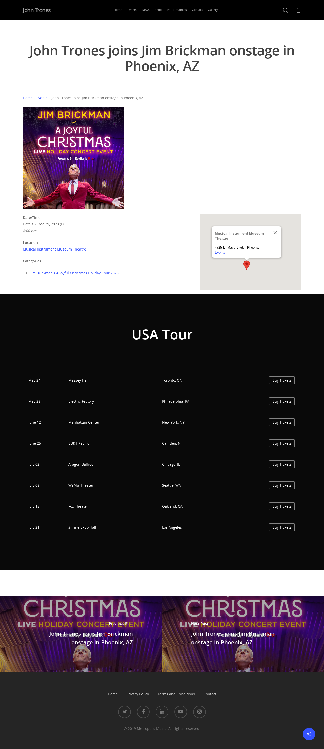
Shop (158, 10)
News (146, 10)
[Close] (275, 232)
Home (118, 10)
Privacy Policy (137, 694)
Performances (177, 10)
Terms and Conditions (176, 694)
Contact (197, 10)
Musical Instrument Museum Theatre (54, 249)
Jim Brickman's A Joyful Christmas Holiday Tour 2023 (74, 272)
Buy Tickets (281, 380)
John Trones (37, 10)
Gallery (213, 10)
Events (132, 10)
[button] (246, 265)
